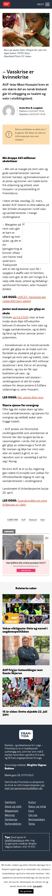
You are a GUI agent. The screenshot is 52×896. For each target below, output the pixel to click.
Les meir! (37, 886)
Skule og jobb (13, 806)
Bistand (33, 519)
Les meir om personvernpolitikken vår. (24, 786)
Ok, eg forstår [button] (26, 891)
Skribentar (11, 819)
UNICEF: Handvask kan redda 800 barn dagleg (24, 299)
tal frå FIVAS (20, 317)
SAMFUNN (12, 519)
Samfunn (10, 802)
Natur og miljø (37, 806)
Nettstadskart (36, 819)
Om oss (32, 815)
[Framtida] (6, 4)
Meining (10, 815)
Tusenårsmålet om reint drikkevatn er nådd (24, 503)
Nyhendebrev (13, 824)
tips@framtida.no (14, 840)
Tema (31, 824)
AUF (23, 519)
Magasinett (11, 811)
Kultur (32, 802)
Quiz (31, 811)
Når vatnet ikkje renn (30, 397)
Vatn (42, 519)
